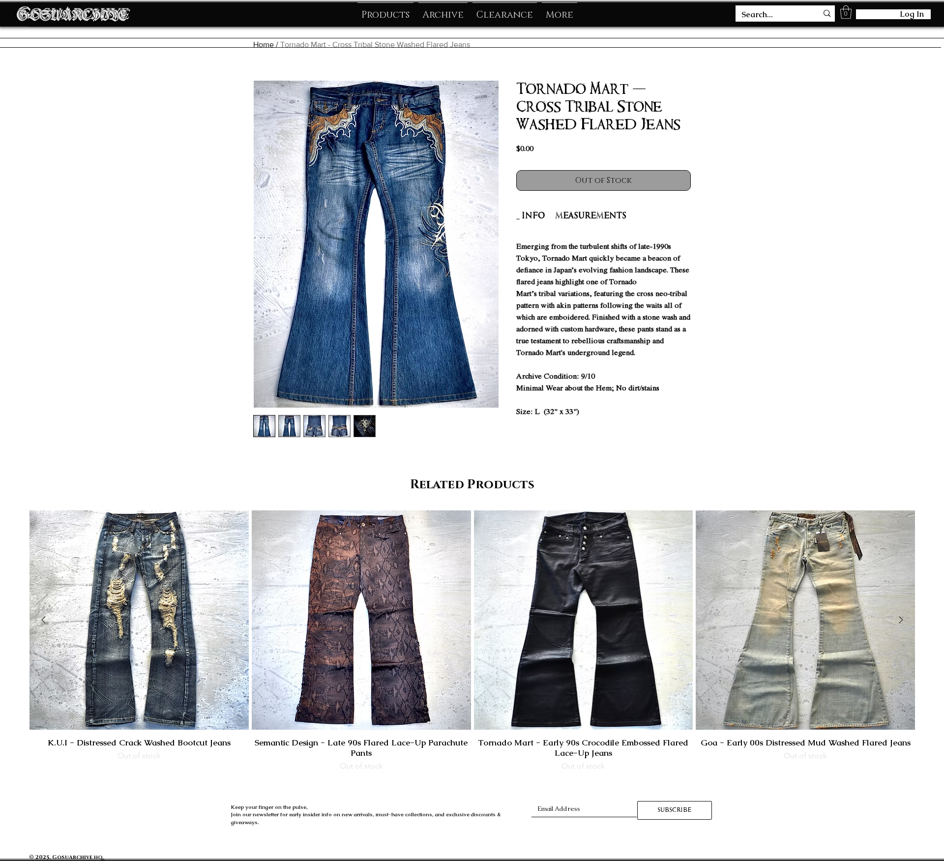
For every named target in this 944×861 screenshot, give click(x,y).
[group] (472, 641)
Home (263, 44)
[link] (533, 215)
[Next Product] (901, 620)
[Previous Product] (43, 620)
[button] (846, 12)
